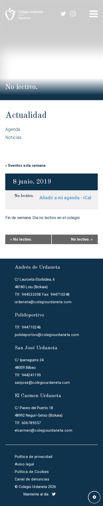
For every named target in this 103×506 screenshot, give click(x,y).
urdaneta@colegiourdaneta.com (43, 302)
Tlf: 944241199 (28, 375)
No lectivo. (24, 196)
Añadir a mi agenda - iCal (65, 197)
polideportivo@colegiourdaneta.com (47, 334)
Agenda (12, 129)
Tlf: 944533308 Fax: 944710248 (42, 294)
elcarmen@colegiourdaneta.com (43, 430)
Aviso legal (24, 464)
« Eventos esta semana (25, 165)
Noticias (13, 137)
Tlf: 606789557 (28, 423)
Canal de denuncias (32, 479)
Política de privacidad (33, 456)
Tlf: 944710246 (28, 327)
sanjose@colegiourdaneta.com (42, 382)
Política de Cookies (32, 471)
